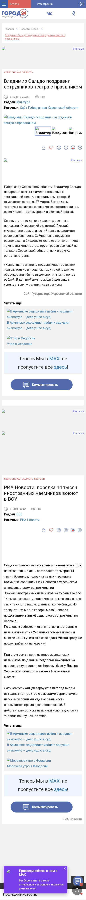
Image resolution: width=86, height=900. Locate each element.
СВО (19, 514)
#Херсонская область (18, 72)
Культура (23, 102)
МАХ (54, 359)
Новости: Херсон (29, 29)
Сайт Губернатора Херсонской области (49, 108)
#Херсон (39, 479)
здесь (60, 367)
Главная (9, 29)
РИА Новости (30, 520)
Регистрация (45, 3)
